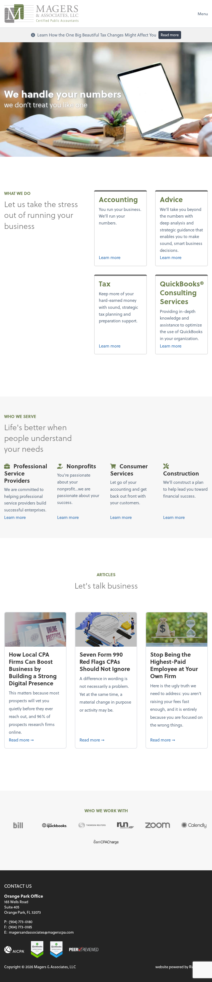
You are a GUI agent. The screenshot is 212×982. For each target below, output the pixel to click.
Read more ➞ (35, 739)
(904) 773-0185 (20, 926)
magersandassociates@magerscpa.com (41, 932)
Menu (203, 14)
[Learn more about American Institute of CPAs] (14, 950)
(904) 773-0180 (20, 921)
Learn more (109, 257)
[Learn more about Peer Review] (83, 950)
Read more (170, 34)
